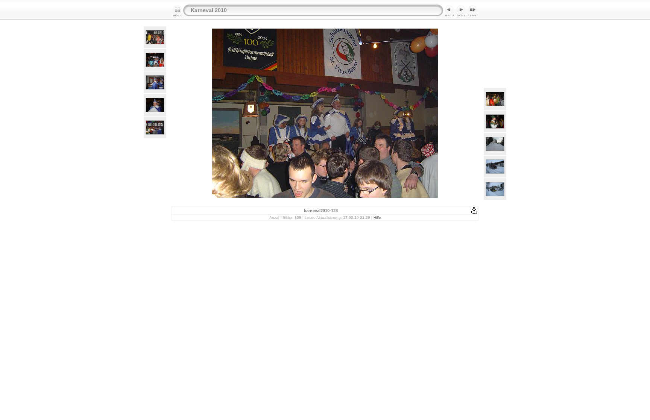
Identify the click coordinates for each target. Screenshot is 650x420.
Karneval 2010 (209, 10)
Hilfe (377, 217)
